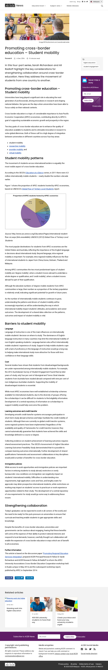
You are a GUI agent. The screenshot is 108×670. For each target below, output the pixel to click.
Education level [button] (38, 6)
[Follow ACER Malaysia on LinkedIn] (84, 2)
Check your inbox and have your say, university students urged (66, 621)
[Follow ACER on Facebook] (82, 2)
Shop (79, 2)
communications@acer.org (14, 656)
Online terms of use (86, 664)
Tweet (18, 578)
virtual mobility (15, 153)
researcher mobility (17, 146)
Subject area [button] (55, 6)
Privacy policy (96, 106)
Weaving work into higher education (14, 609)
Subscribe (88, 100)
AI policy (74, 664)
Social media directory (89, 654)
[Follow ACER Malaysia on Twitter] (87, 2)
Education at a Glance (35, 173)
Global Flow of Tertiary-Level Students (38, 189)
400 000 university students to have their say (41, 619)
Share (8, 578)
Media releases (74, 6)
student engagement (91, 67)
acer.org (73, 2)
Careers (98, 664)
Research (8, 58)
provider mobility (16, 149)
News (19, 5)
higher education (89, 63)
